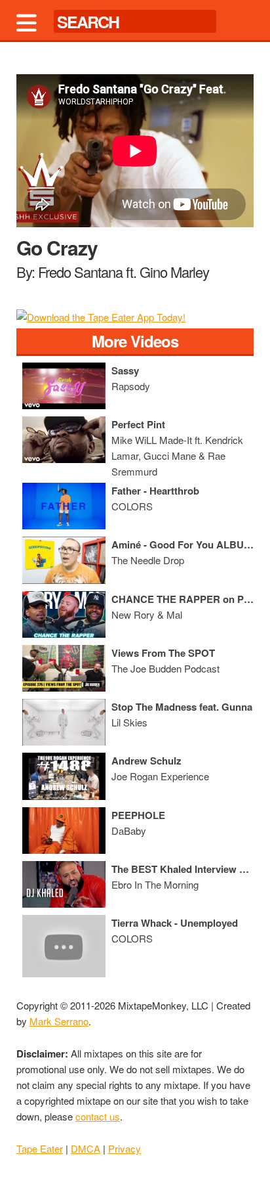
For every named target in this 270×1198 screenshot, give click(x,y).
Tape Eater (39, 1148)
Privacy (124, 1148)
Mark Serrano (58, 1021)
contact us (97, 1116)
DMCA (85, 1148)
